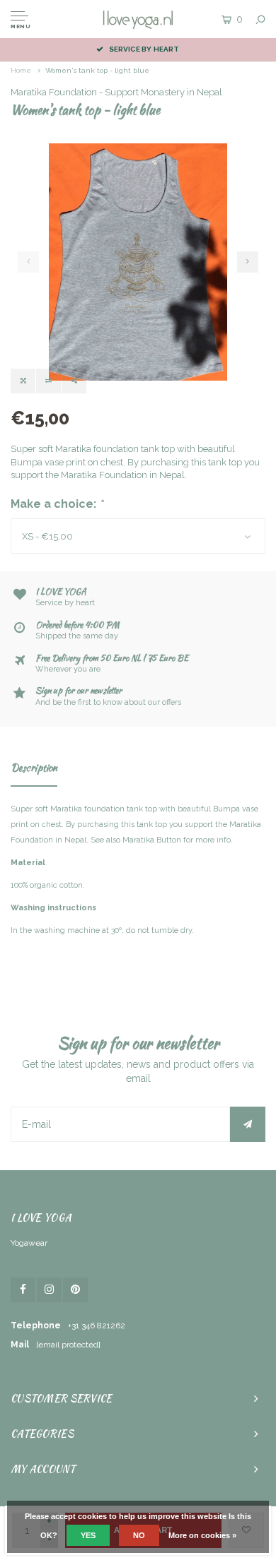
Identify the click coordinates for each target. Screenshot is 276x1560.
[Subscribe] (247, 1124)
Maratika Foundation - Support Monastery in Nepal (116, 92)
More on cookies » (202, 1535)
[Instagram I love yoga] (49, 1290)
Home (21, 70)
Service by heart (144, 49)
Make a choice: (57, 504)
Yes (88, 1535)
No (139, 1535)
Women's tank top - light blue (97, 70)
